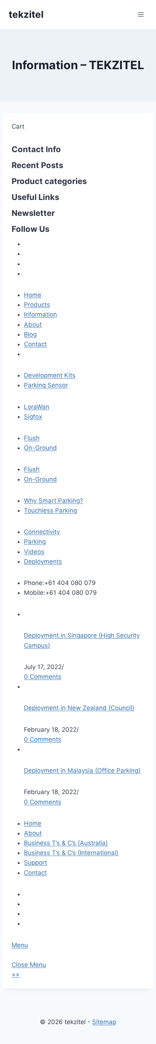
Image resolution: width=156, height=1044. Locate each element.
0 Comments (42, 676)
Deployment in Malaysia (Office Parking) (82, 770)
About (33, 833)
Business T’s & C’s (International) (71, 852)
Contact (35, 872)
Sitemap (104, 1022)
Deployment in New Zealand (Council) (79, 707)
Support (35, 862)
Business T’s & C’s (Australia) (66, 843)
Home (32, 823)
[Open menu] (140, 14)
